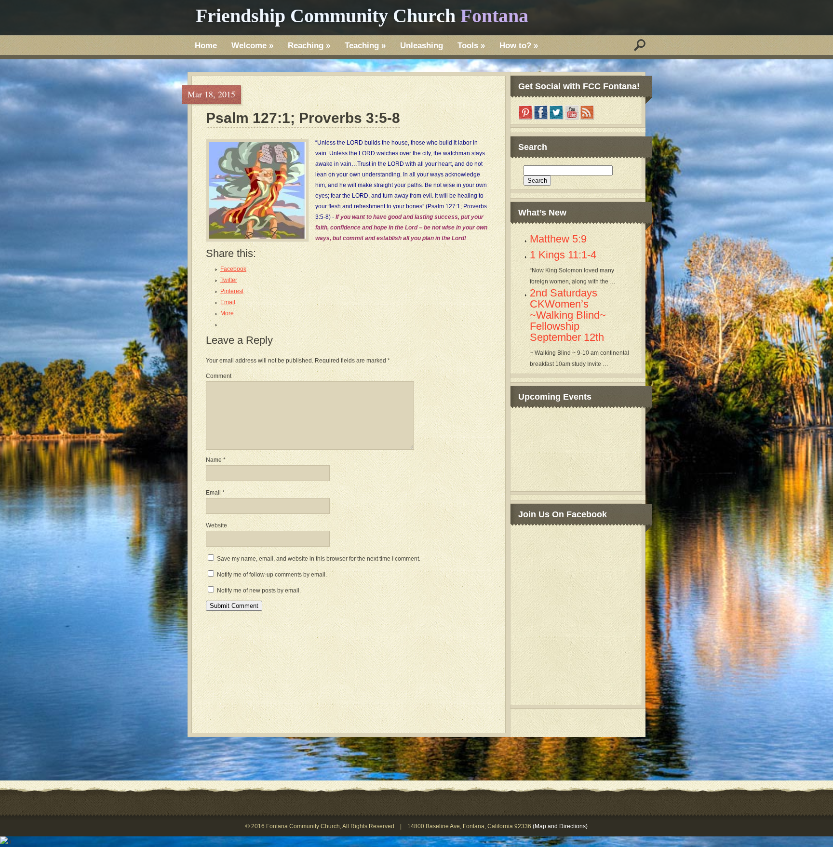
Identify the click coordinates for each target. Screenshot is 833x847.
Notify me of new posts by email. (259, 590)
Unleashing (421, 45)
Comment (218, 376)
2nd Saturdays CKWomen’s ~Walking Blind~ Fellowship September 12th (568, 315)
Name (216, 460)
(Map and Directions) (560, 826)
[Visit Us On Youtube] (571, 118)
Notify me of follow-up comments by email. (272, 574)
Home (206, 45)
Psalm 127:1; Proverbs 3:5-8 (303, 118)
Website (216, 525)
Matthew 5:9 (558, 239)
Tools (471, 45)
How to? (518, 45)
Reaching (309, 45)
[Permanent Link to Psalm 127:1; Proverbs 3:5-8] (257, 190)
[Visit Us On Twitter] (556, 118)
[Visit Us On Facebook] (541, 118)
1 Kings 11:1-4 (563, 255)
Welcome (252, 45)
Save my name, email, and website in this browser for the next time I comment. (318, 558)
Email (215, 492)
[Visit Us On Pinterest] (525, 118)
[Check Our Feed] (587, 118)
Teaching (365, 45)
